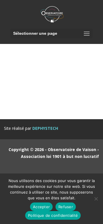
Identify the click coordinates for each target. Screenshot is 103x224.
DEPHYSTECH (45, 128)
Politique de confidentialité (53, 215)
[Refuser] (96, 199)
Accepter (41, 206)
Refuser (65, 206)
